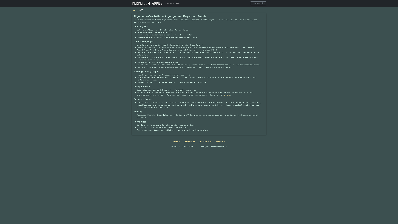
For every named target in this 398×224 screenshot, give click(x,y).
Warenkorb (258, 3)
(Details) (227, 95)
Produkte (169, 3)
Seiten (178, 3)
